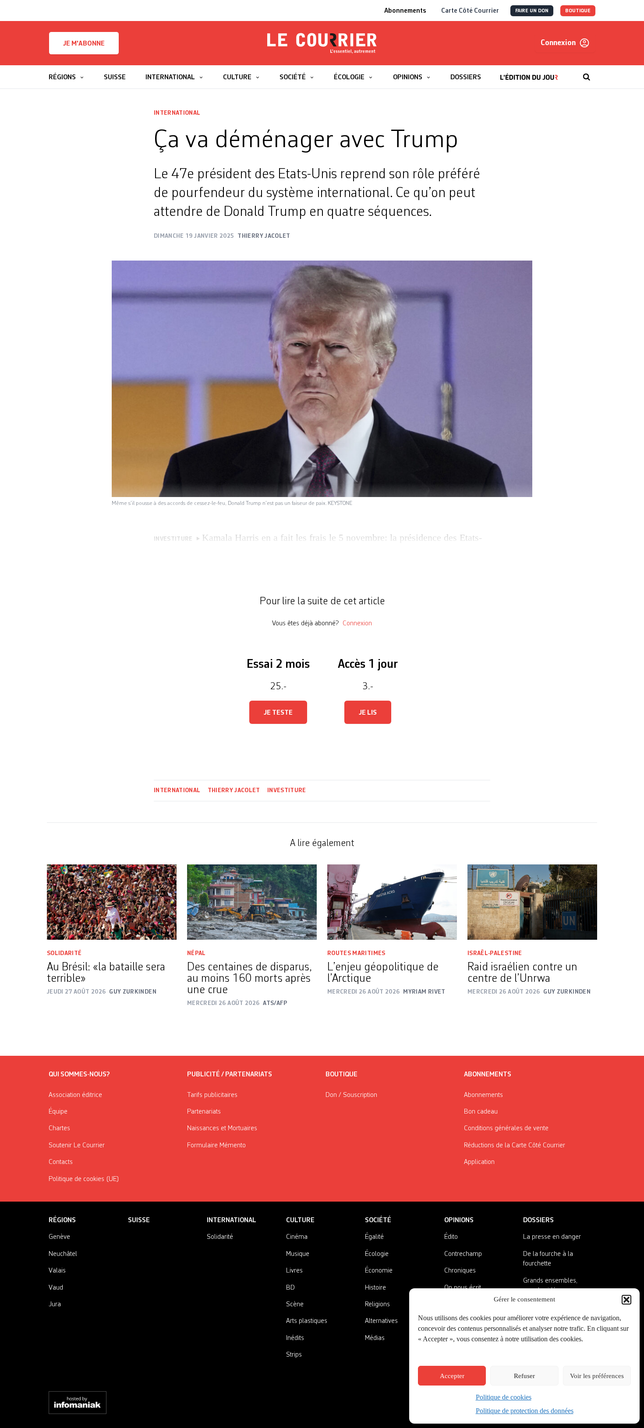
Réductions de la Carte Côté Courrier (514, 1145)
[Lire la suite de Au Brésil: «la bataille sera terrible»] (112, 902)
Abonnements (483, 1095)
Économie (379, 1270)
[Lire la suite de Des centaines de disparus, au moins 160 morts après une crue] (252, 902)
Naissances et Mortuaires (222, 1128)
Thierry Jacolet (234, 790)
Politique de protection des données (524, 1410)
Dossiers (538, 1220)
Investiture (286, 790)
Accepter (452, 1375)
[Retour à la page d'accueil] (322, 43)
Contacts (61, 1162)
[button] (626, 1299)
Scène (295, 1304)
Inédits (295, 1338)
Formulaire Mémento (216, 1145)
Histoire (375, 1287)
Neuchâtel (63, 1254)
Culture (300, 1220)
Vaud (56, 1287)
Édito (451, 1237)
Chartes (59, 1128)
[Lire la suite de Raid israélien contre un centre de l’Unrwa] (532, 902)
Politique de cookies (503, 1397)
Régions (62, 1220)
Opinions (459, 1220)
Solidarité (64, 953)
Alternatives (381, 1321)
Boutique (341, 1074)
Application (479, 1162)
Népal (196, 953)
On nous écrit (462, 1287)
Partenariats (204, 1111)
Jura (55, 1304)
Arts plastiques (306, 1321)
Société (378, 1220)
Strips (294, 1354)
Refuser (524, 1375)
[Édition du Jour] (529, 72)
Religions (377, 1304)
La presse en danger (552, 1237)
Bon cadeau (481, 1111)
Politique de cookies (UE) (84, 1179)
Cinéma (297, 1237)
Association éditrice (75, 1095)
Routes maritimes (356, 953)
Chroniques (460, 1270)
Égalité (374, 1237)
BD (290, 1287)
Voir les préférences (597, 1375)
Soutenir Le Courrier (77, 1145)
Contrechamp (463, 1254)
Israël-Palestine (495, 953)
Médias (375, 1338)
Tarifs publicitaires (212, 1095)
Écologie (377, 1254)
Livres (294, 1270)
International (177, 113)
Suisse (139, 1220)
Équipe (58, 1111)
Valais (57, 1270)
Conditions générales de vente (506, 1128)
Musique (297, 1254)
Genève (59, 1237)
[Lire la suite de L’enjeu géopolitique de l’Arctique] (392, 902)
